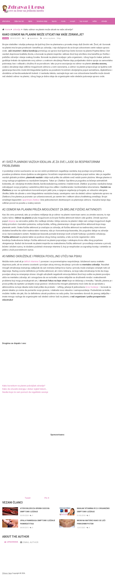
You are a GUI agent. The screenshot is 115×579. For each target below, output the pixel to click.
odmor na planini (49, 38)
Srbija (59, 38)
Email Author (30, 542)
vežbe (94, 21)
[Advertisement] (57, 140)
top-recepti (84, 21)
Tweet (27, 498)
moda (63, 21)
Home (8, 29)
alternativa (6, 21)
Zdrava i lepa (7, 573)
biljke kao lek (19, 21)
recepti (72, 21)
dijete (30, 21)
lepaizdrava (34, 38)
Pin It (46, 498)
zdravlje (104, 21)
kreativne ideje (42, 21)
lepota (54, 21)
